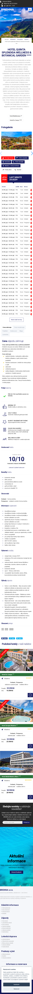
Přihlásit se (26, 822)
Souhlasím (16, 984)
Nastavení (16, 989)
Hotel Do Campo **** (16, 120)
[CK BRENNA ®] (7, 9)
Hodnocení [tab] (13, 331)
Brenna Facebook (16, 872)
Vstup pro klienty (6, 1)
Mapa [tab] (21, 331)
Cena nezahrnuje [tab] (19, 327)
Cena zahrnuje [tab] (7, 327)
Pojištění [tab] (5, 331)
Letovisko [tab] (5, 334)
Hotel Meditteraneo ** (16, 116)
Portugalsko (20, 39)
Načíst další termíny (16, 319)
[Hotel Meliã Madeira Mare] (16, 762)
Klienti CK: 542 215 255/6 (10, 3)
